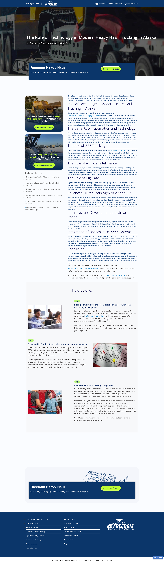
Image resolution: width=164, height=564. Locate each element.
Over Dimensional (32, 523)
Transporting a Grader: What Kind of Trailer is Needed (42, 178)
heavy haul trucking (119, 150)
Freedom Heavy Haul (116, 275)
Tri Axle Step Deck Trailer (72, 531)
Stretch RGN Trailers (71, 536)
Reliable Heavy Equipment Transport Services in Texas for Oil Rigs (42, 208)
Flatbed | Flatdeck (70, 519)
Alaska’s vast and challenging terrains (84, 115)
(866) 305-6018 (132, 3)
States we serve (31, 544)
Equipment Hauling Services (35, 536)
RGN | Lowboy (69, 527)
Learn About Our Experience (44, 165)
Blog (65, 544)
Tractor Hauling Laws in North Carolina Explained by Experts (43, 190)
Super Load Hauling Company (35, 531)
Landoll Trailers (69, 540)
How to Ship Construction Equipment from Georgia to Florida (43, 202)
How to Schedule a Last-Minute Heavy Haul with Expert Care (42, 184)
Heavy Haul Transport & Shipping (37, 519)
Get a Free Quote (111, 69)
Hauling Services (31, 548)
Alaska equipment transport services (83, 268)
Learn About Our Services (44, 127)
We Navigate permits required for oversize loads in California (43, 196)
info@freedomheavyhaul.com (110, 3)
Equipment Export (32, 527)
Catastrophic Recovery (33, 540)
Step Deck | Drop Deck (71, 523)
